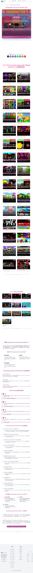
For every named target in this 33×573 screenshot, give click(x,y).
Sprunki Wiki (12, 564)
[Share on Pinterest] (25, 56)
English (28, 553)
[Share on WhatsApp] (18, 56)
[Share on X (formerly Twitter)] (8, 56)
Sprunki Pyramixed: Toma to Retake (18, 522)
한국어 (28, 558)
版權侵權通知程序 (4, 561)
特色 (20, 554)
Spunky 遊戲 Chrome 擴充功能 (4, 559)
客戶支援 (20, 548)
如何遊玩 (20, 556)
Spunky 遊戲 (24, 1)
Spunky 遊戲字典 (12, 562)
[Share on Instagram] (13, 56)
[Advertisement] (16, 46)
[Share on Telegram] (20, 56)
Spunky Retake (12, 557)
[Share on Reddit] (23, 56)
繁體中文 (28, 555)
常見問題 (20, 557)
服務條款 (20, 551)
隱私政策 (20, 549)
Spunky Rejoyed (12, 556)
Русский (28, 561)
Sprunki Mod (12, 551)
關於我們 (20, 559)
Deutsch (28, 556)
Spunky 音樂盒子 (14, 1)
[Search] (27, 1)
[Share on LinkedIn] (15, 56)
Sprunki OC (12, 561)
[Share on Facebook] (10, 56)
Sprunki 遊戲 (19, 1)
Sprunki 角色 (12, 559)
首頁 (9, 1)
